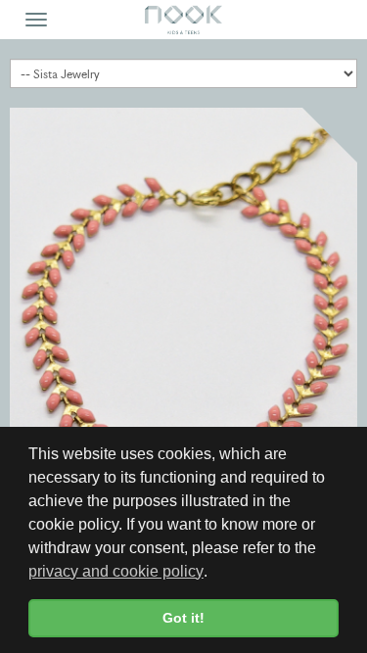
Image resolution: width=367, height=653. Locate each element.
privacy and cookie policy (116, 571)
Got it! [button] (183, 618)
